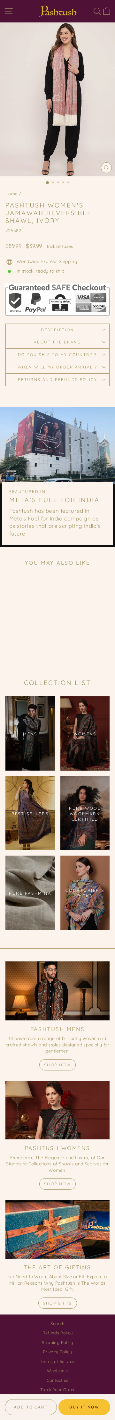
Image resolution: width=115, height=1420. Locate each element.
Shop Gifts (57, 1303)
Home (11, 193)
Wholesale (57, 1370)
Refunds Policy (57, 1332)
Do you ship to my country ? (57, 354)
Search (57, 1323)
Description (57, 329)
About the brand (57, 342)
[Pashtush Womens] (57, 1110)
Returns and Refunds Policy (57, 379)
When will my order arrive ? (57, 367)
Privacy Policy (57, 1351)
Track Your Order (57, 1389)
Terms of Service (58, 1361)
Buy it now (84, 1407)
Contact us (57, 1380)
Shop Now (57, 1064)
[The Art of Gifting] (57, 1229)
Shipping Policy (57, 1342)
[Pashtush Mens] (57, 990)
